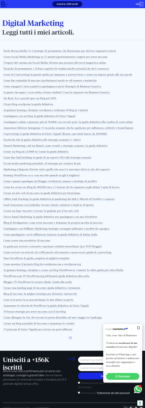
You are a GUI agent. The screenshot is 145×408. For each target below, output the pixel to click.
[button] (138, 328)
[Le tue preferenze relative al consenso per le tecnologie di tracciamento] (140, 403)
